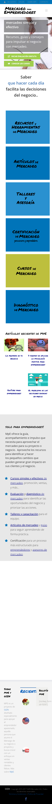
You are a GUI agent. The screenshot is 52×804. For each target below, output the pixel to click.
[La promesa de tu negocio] (14, 345)
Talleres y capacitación (24, 514)
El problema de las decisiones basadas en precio (38, 393)
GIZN (6, 709)
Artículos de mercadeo (24, 525)
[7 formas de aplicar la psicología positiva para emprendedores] (38, 345)
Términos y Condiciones (17, 794)
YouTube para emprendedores (14, 392)
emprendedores (20, 550)
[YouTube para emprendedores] (14, 379)
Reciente (29, 691)
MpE (12, 771)
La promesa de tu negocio (14, 357)
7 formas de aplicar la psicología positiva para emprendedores (38, 360)
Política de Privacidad (35, 794)
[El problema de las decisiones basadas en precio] (38, 379)
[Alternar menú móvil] (46, 10)
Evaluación (17, 494)
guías (44, 525)
